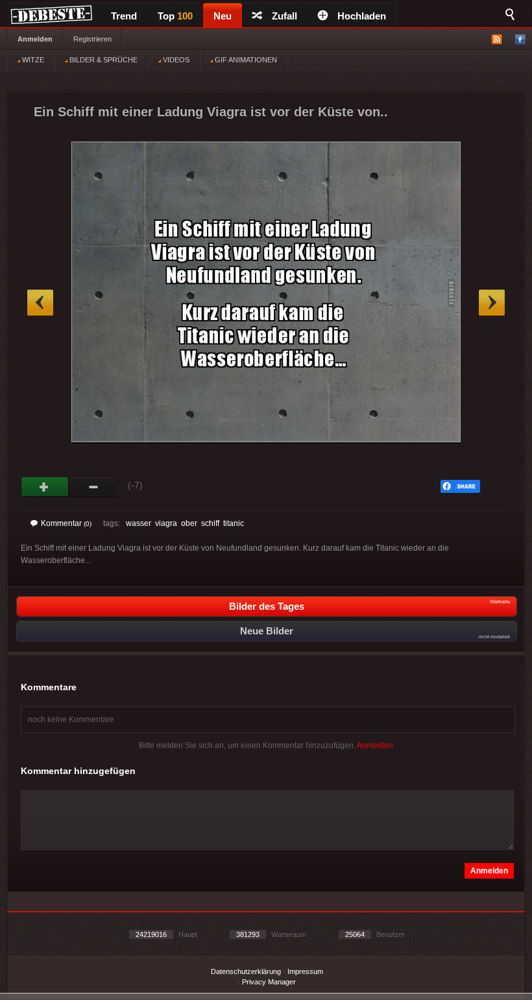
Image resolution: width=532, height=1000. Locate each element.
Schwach (93, 487)
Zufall (284, 15)
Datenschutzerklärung (246, 971)
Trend (124, 15)
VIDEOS (175, 60)
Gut (45, 487)
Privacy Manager (269, 982)
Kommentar (66, 523)
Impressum (305, 971)
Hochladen (361, 15)
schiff (210, 523)
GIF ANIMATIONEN (245, 60)
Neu (222, 15)
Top (175, 15)
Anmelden (35, 39)
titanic (233, 523)
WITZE (32, 60)
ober (189, 523)
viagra (166, 523)
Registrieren (92, 39)
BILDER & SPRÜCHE (102, 60)
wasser (138, 523)
